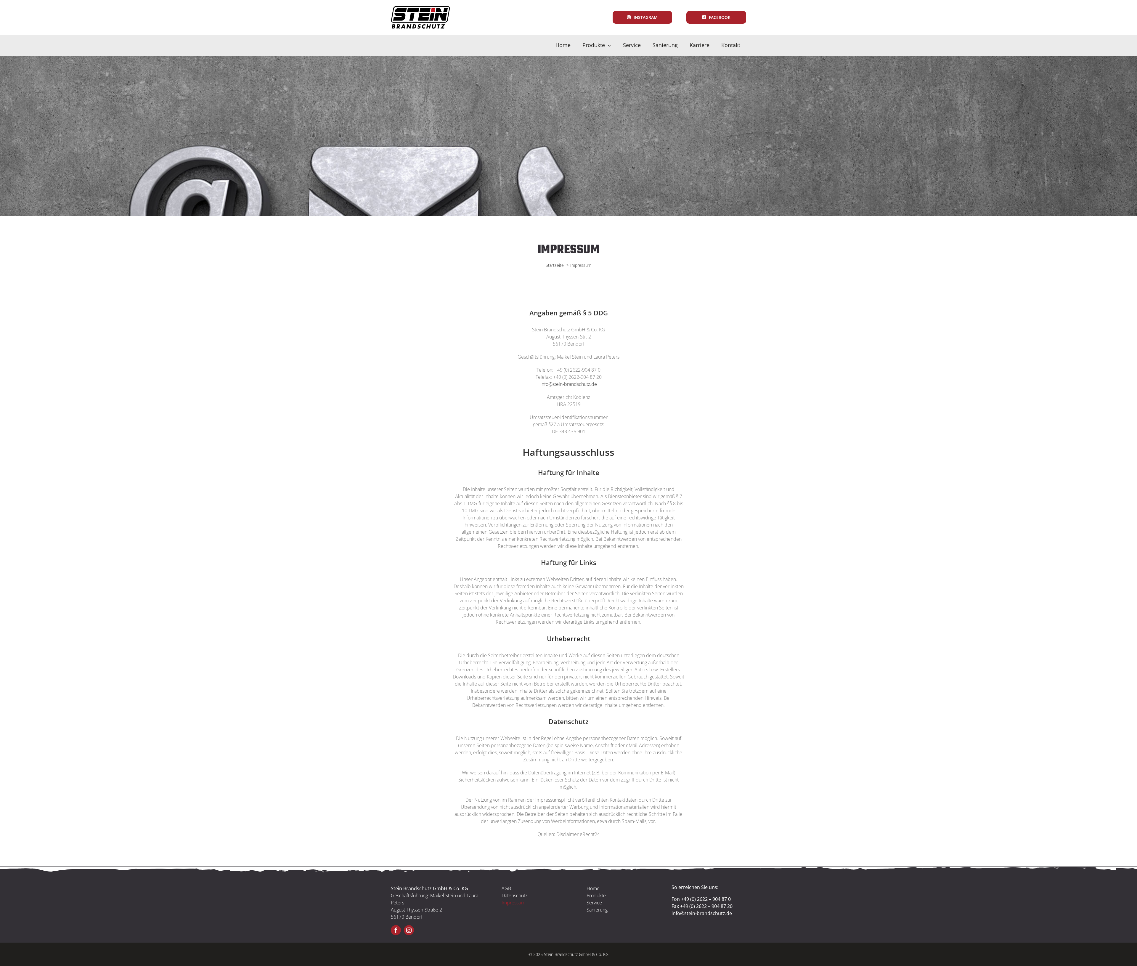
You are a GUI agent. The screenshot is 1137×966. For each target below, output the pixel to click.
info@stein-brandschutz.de (568, 384)
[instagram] (409, 930)
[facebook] (396, 930)
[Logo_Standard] (420, 8)
